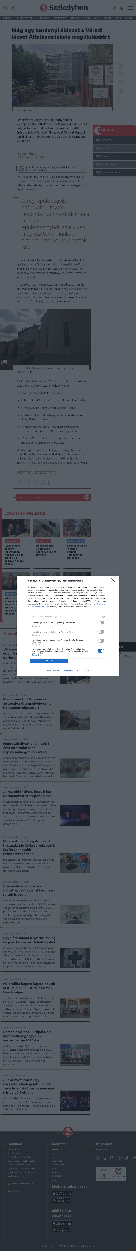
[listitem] (68, 616)
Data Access (68, 670)
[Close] (113, 581)
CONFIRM (49, 661)
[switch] (100, 622)
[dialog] (68, 625)
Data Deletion (53, 670)
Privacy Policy (83, 670)
